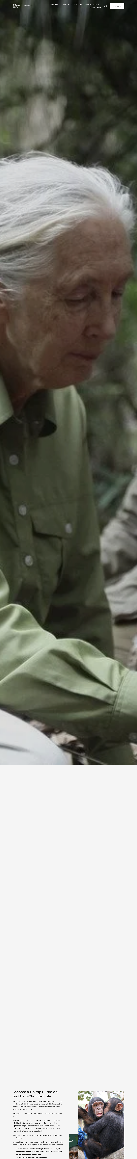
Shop (70, 4)
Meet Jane (54, 4)
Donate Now (117, 6)
